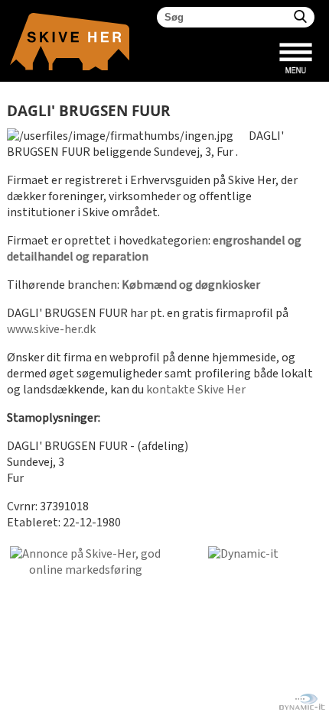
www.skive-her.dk (51, 330)
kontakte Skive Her (196, 390)
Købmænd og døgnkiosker (191, 285)
